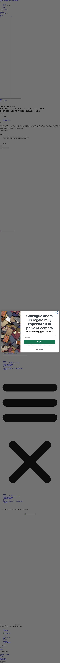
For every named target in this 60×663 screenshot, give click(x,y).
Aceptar (39, 342)
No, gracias (39, 349)
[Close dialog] (56, 312)
